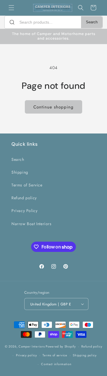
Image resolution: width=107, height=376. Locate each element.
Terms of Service (27, 185)
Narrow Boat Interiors (31, 224)
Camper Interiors (32, 346)
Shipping (19, 172)
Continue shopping (53, 107)
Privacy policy (26, 355)
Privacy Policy (24, 210)
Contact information (56, 364)
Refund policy (24, 198)
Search (92, 22)
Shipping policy (85, 355)
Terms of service (55, 355)
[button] (11, 7)
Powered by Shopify (61, 346)
